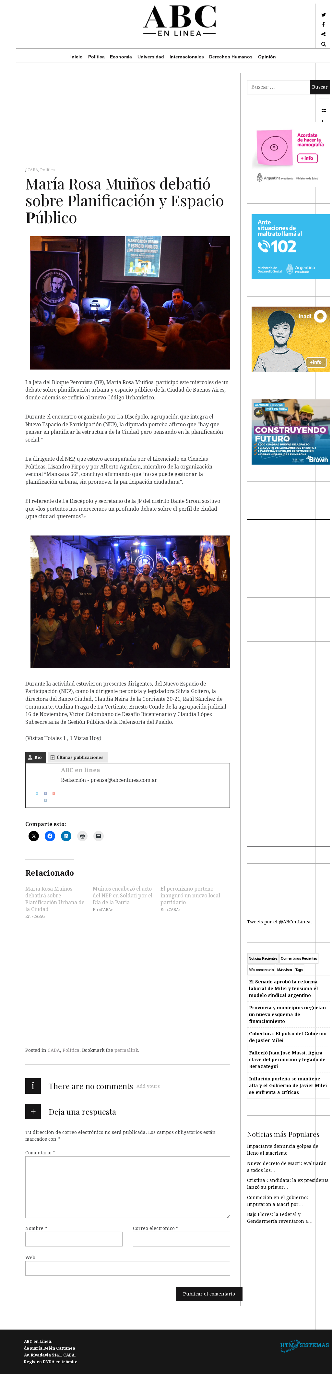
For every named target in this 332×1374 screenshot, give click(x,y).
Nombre (36, 1228)
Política (96, 56)
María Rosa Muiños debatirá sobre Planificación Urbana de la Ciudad (54, 898)
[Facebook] (43, 793)
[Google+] (51, 793)
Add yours (148, 1086)
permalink (126, 1050)
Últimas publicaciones (80, 757)
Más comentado (261, 970)
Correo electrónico (155, 1228)
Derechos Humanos (231, 56)
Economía (121, 56)
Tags (299, 970)
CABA (33, 170)
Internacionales (187, 56)
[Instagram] (43, 800)
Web (30, 1257)
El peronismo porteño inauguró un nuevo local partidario (190, 895)
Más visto (284, 970)
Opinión (267, 56)
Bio (38, 757)
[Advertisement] (127, 118)
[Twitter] (34, 793)
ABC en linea (80, 770)
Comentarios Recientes (299, 958)
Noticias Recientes (263, 958)
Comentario (40, 1152)
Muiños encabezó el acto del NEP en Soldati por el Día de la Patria (122, 895)
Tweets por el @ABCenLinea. (279, 921)
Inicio (76, 56)
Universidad (150, 56)
